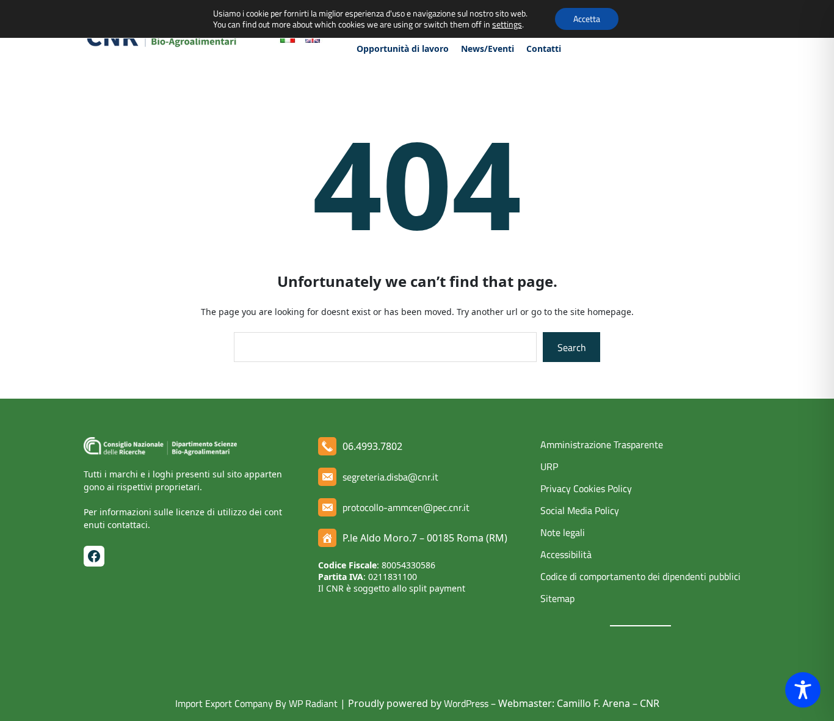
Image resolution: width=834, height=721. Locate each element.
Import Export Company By (230, 703)
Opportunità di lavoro (403, 48)
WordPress (466, 703)
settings (507, 24)
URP (549, 466)
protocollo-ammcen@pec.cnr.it (406, 507)
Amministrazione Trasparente (601, 444)
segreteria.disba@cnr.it (390, 476)
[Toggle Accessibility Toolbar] (803, 690)
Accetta (586, 18)
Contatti (543, 48)
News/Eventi (487, 48)
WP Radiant (312, 703)
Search (571, 347)
